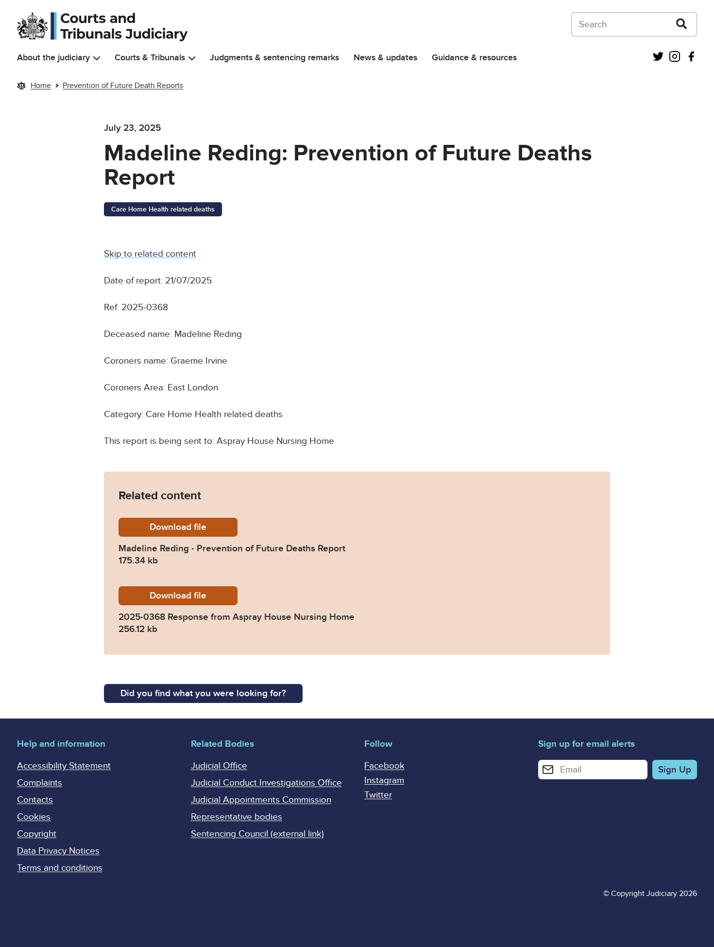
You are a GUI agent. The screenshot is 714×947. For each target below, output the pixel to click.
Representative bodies (236, 817)
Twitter (378, 795)
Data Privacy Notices (58, 851)
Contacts (35, 800)
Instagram (384, 780)
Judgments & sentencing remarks (274, 58)
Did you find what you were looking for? (203, 693)
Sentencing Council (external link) (257, 834)
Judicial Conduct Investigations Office (266, 783)
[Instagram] (674, 58)
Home (41, 85)
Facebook (384, 766)
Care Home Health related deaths (163, 209)
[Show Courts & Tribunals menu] (191, 58)
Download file (194, 527)
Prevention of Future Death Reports (123, 85)
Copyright (36, 834)
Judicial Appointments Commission (261, 800)
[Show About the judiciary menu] (96, 58)
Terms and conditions (59, 868)
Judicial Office (219, 766)
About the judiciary (53, 58)
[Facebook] (691, 58)
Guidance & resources (474, 58)
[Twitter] (658, 58)
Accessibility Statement (64, 766)
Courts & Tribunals (150, 58)
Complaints (39, 783)
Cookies (34, 817)
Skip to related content (150, 254)
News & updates (385, 58)
